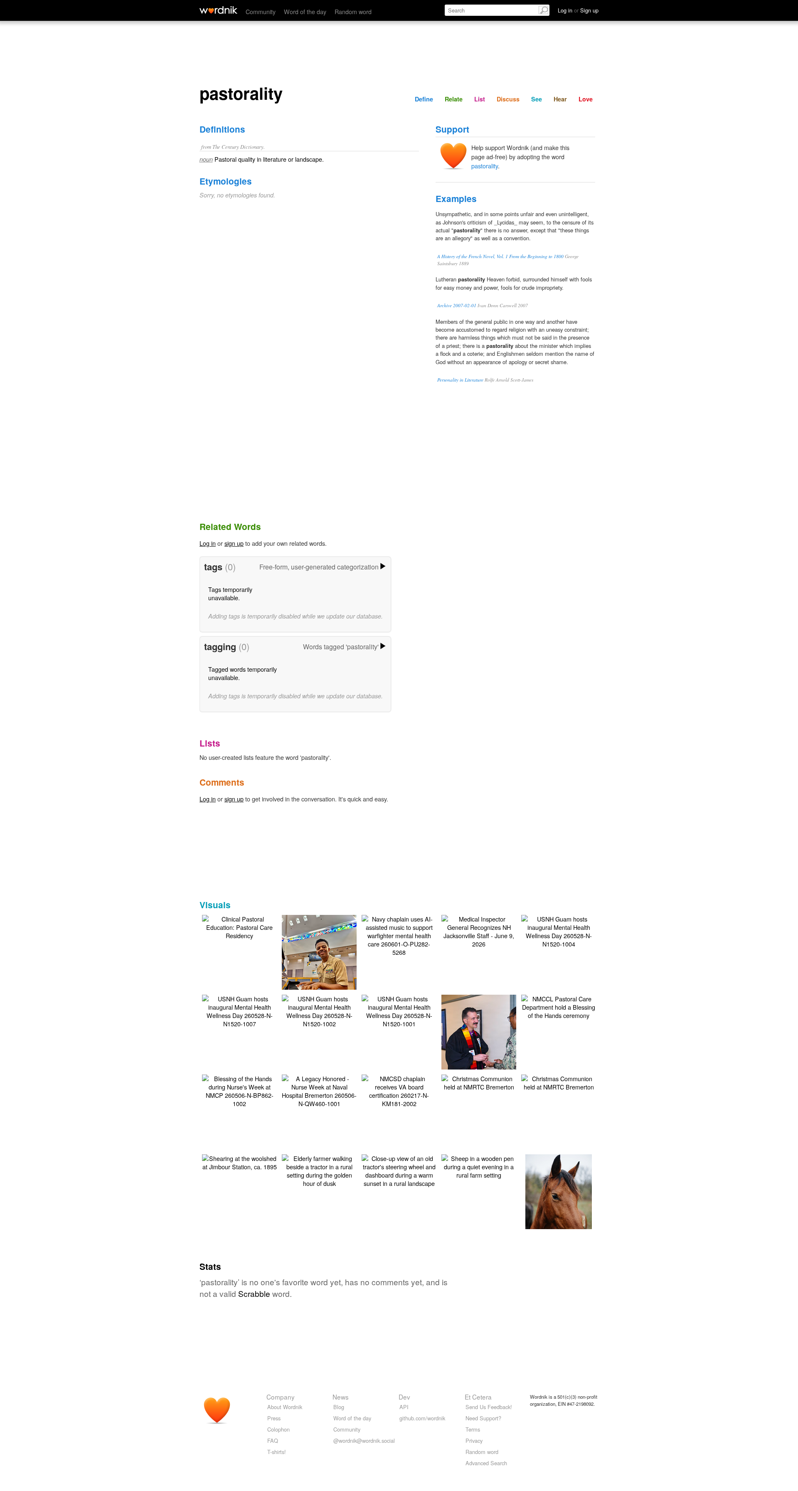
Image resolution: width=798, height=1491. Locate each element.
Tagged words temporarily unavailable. (242, 673)
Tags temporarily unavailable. (230, 593)
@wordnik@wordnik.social (364, 1440)
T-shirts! (276, 1452)
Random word (353, 11)
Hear (560, 99)
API (404, 1407)
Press (274, 1418)
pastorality (484, 165)
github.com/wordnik (422, 1418)
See (536, 99)
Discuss (508, 99)
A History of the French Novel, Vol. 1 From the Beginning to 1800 (500, 256)
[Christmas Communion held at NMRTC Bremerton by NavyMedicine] (478, 1081)
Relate (454, 99)
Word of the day (305, 11)
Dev (404, 1396)
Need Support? (483, 1418)
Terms (473, 1429)
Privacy (474, 1440)
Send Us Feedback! (489, 1407)
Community (261, 11)
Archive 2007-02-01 (456, 305)
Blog (338, 1407)
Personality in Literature (460, 380)
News (340, 1396)
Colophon (278, 1429)
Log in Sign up (578, 10)
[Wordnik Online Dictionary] (218, 10)
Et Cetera (478, 1396)
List (479, 99)
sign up (234, 543)
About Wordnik (284, 1407)
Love (586, 99)
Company (280, 1396)
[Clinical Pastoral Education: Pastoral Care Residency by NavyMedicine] (239, 926)
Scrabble (254, 1293)
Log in (208, 543)
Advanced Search (486, 1463)
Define (424, 99)
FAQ (272, 1440)
